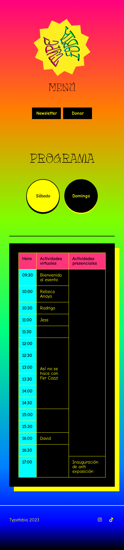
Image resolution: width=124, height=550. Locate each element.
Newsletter (46, 113)
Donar (78, 113)
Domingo (81, 196)
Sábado (43, 196)
